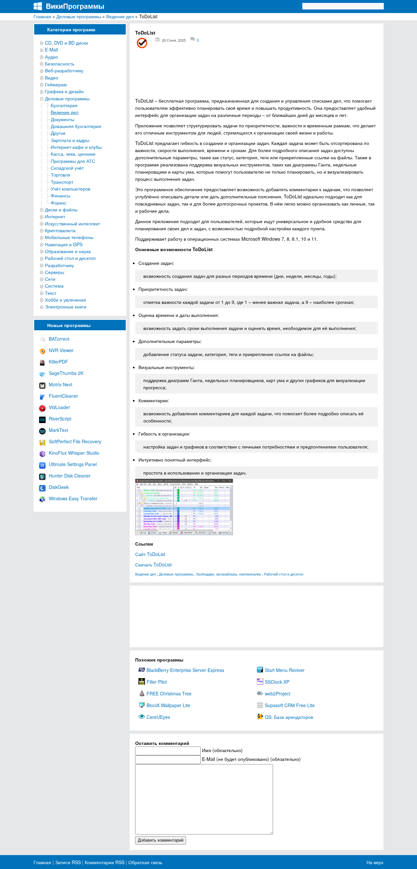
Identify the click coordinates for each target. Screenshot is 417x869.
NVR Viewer (61, 350)
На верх (375, 862)
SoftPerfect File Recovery (75, 441)
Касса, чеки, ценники (73, 153)
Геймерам (56, 84)
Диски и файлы (61, 209)
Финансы (60, 195)
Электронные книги (65, 306)
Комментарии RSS (104, 862)
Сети (50, 279)
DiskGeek (59, 487)
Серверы (54, 272)
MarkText (58, 430)
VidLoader (59, 407)
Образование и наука (68, 251)
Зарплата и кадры (70, 140)
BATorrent (59, 338)
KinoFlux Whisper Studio (74, 452)
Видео (51, 77)
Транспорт (62, 181)
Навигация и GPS (63, 244)
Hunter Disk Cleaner (70, 475)
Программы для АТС (73, 161)
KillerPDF (58, 361)
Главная (42, 16)
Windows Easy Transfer (73, 498)
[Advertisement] (256, 75)
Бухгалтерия (64, 105)
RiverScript (60, 418)
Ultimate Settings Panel (73, 464)
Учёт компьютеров (70, 188)
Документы (62, 119)
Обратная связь (144, 862)
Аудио (51, 56)
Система (54, 285)
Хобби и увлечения (65, 299)
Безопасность (59, 63)
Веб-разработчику (64, 70)
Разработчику (59, 265)
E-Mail (51, 49)
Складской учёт (67, 167)
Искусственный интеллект (72, 223)
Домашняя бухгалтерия (76, 126)
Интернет (55, 216)
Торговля (60, 174)
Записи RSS (68, 862)
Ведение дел (120, 16)
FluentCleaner (63, 395)
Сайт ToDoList (150, 554)
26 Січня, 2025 (174, 40)
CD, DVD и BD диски (66, 42)
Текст (50, 293)
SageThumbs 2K (66, 373)
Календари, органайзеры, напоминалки (228, 574)
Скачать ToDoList (153, 564)
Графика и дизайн (64, 91)
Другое (58, 133)
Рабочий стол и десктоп (70, 258)
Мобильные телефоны (69, 237)
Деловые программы (78, 16)
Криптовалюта (60, 230)
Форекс (58, 202)
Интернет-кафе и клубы (76, 147)
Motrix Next (60, 384)
